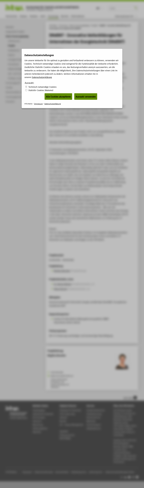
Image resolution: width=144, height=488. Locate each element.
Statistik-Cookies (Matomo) (40, 90)
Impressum (38, 103)
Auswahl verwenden (86, 96)
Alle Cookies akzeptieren (58, 96)
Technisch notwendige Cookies (42, 86)
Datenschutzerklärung (42, 77)
